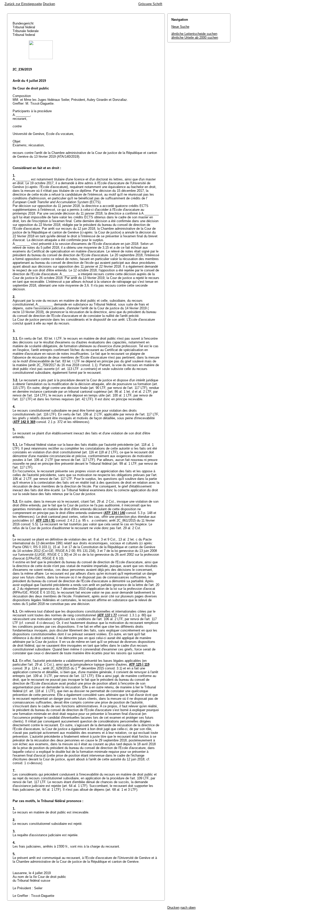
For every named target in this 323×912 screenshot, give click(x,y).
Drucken (49, 4)
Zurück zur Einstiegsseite (23, 4)
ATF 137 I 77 (107, 615)
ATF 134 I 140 (114, 513)
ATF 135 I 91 (45, 520)
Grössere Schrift (150, 4)
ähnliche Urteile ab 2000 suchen (194, 37)
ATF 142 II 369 (24, 422)
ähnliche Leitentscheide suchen (194, 34)
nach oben (188, 907)
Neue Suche (180, 27)
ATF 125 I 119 (139, 664)
